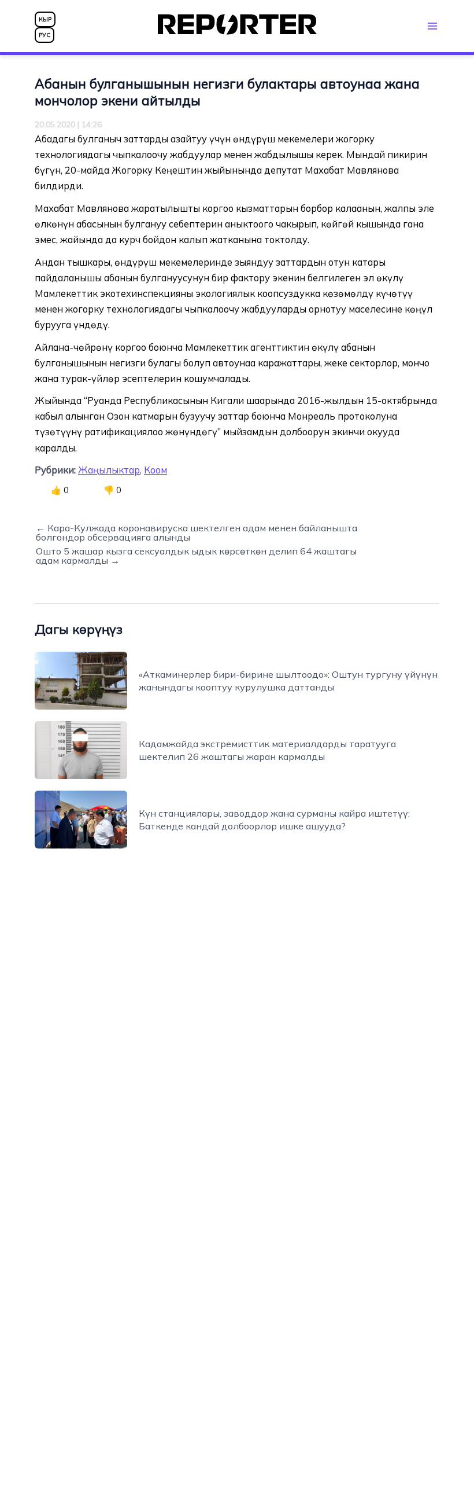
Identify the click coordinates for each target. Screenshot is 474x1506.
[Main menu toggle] (432, 26)
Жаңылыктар (109, 470)
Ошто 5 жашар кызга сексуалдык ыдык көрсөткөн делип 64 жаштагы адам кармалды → (196, 555)
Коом (155, 470)
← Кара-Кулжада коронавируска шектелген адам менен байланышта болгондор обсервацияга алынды (196, 532)
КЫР (45, 19)
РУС (44, 35)
